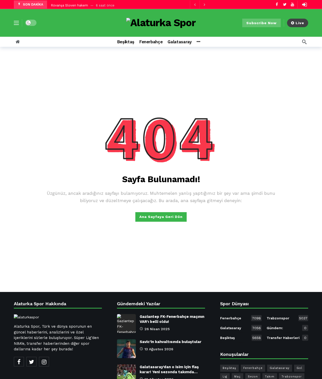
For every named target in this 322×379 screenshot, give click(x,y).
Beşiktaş (240, 338)
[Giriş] (304, 4)
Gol (299, 368)
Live (300, 23)
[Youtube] (292, 4)
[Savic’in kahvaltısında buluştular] (126, 348)
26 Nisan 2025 (157, 329)
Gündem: (286, 328)
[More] (198, 42)
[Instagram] (44, 361)
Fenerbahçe (240, 318)
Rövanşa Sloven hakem (69, 4)
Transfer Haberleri (286, 338)
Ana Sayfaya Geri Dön (161, 217)
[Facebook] (277, 4)
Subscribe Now (261, 23)
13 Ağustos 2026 (158, 349)
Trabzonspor (287, 318)
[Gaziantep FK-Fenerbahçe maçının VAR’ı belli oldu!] (126, 323)
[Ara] (304, 42)
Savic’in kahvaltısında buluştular (171, 341)
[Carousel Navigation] (199, 5)
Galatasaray (240, 328)
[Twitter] (284, 4)
